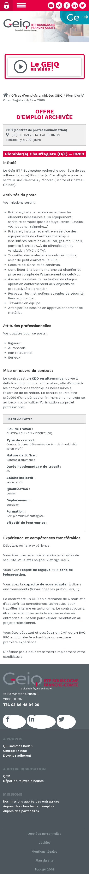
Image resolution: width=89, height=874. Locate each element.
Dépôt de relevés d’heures (23, 781)
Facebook (19, 721)
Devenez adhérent (17, 755)
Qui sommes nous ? (18, 746)
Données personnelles (44, 834)
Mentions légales (44, 851)
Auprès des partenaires (21, 811)
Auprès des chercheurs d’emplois (28, 806)
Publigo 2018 (44, 869)
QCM (6, 776)
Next (84, 25)
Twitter (71, 721)
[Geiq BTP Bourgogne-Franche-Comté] (30, 25)
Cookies (44, 842)
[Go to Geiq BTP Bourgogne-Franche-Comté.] (5, 95)
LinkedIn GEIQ (46, 721)
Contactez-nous (15, 751)
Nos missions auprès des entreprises (31, 801)
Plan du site (44, 860)
